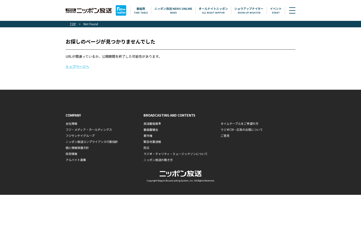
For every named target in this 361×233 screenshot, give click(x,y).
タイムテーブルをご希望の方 (239, 123)
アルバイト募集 (76, 160)
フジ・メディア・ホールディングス (89, 129)
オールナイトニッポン (213, 10)
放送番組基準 (152, 123)
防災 (146, 148)
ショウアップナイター (248, 10)
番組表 (141, 10)
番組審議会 (151, 129)
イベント (276, 10)
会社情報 (71, 123)
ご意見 (225, 136)
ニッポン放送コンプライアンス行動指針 (92, 142)
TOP (73, 24)
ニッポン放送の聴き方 (158, 160)
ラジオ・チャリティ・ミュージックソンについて (176, 154)
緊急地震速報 (152, 142)
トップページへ (77, 66)
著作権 (148, 136)
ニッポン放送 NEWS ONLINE (173, 10)
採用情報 (71, 154)
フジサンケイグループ (80, 136)
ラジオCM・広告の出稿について (242, 129)
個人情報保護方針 (77, 148)
